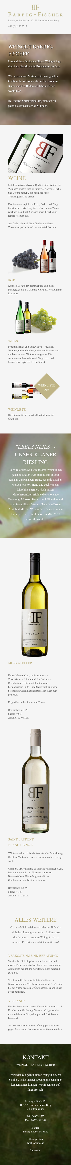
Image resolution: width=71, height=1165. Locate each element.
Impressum (35, 1150)
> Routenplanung (35, 1109)
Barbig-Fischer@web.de (35, 1131)
